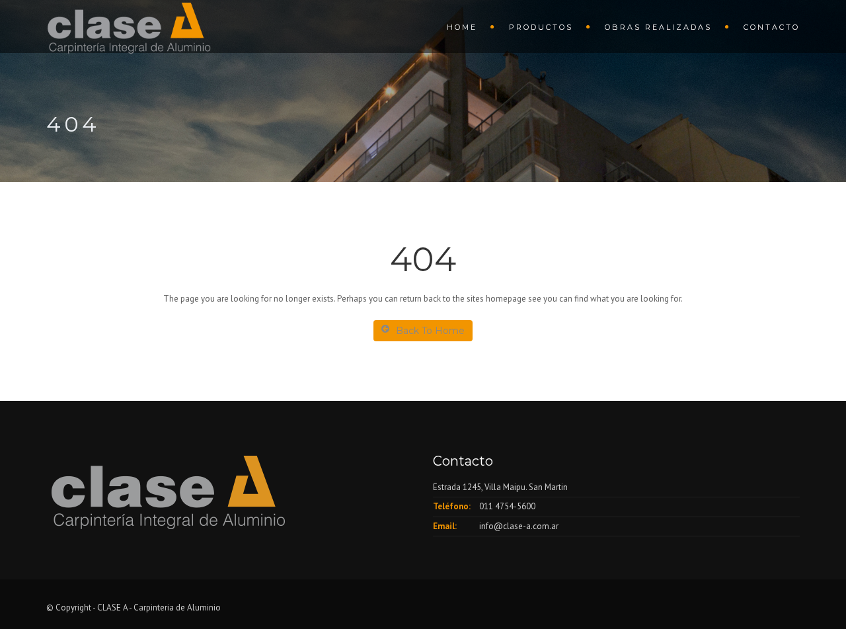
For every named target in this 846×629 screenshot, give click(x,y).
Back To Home (430, 331)
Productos (541, 27)
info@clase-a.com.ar (518, 526)
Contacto (772, 27)
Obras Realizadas (658, 27)
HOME (462, 27)
